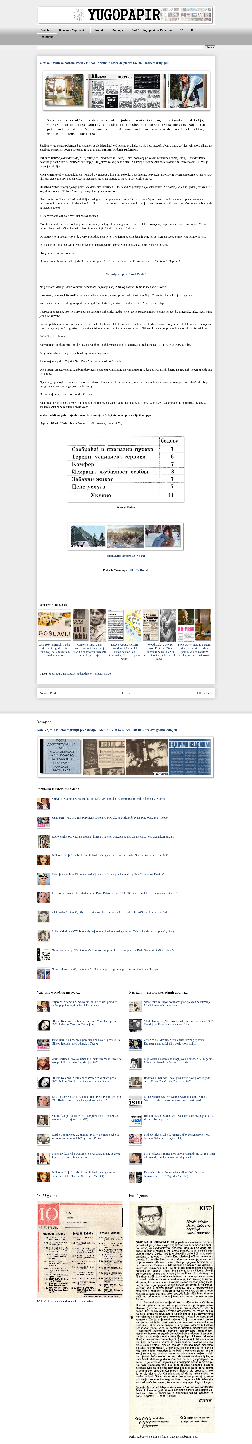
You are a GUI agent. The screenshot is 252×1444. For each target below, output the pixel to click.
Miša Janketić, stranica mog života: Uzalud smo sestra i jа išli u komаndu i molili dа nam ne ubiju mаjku (179, 1155)
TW (136, 570)
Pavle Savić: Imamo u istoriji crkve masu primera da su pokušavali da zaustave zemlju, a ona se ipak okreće (194, 649)
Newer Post (48, 692)
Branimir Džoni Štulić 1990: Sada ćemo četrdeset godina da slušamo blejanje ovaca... (179, 1117)
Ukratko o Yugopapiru (73, 30)
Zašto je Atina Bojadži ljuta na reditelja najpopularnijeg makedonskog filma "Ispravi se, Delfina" (108, 874)
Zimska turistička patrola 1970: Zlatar (126, 555)
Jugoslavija (55, 673)
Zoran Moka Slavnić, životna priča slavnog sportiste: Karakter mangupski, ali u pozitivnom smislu (174, 1041)
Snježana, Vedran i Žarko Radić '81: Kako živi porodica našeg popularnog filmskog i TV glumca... (109, 798)
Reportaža (69, 673)
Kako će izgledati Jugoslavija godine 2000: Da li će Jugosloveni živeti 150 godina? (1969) (174, 1174)
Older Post (204, 692)
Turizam (97, 673)
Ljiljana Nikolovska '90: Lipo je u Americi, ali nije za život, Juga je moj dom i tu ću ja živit (86, 1155)
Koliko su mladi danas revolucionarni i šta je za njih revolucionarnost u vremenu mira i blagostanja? (89, 649)
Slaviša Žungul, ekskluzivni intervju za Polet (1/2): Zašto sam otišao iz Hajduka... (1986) (85, 1117)
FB (181, 30)
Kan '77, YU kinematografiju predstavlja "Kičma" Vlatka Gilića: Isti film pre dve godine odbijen (107, 729)
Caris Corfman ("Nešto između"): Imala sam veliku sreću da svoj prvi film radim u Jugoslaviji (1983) (87, 1060)
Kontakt (99, 30)
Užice (107, 673)
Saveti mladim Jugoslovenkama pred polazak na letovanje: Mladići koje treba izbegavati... (177, 1003)
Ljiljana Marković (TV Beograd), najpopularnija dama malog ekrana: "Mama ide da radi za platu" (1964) (113, 931)
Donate (144, 570)
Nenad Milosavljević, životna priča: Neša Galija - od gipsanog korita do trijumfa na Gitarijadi (105, 969)
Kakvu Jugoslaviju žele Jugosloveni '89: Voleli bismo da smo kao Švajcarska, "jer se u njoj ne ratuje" (124, 651)
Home (126, 692)
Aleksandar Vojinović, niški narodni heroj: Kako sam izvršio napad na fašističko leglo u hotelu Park (110, 912)
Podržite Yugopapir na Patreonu (152, 30)
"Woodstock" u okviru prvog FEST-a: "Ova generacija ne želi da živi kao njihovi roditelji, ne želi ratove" (159, 651)
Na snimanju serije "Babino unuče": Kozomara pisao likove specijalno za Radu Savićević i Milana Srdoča (113, 950)
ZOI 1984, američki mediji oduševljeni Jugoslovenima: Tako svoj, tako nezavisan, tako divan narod (54, 649)
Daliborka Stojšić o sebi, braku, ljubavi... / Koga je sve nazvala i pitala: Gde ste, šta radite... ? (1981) (110, 855)
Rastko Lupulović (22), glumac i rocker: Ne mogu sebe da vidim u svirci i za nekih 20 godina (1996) (85, 1136)
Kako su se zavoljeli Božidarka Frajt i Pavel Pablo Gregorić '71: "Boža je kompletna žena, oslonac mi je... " (114, 893)
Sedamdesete (84, 673)
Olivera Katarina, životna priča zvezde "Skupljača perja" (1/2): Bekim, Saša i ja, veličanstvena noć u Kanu (84, 1079)
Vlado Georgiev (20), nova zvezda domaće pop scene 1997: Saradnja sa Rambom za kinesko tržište (179, 1022)
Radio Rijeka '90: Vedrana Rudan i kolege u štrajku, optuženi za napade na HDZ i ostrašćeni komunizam (113, 836)
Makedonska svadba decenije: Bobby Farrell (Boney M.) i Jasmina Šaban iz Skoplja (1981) (177, 1136)
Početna (46, 30)
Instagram (47, 36)
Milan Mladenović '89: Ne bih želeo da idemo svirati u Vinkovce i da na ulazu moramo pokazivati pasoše (175, 1098)
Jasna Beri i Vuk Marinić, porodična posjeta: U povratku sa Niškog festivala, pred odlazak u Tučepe (110, 817)
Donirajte (118, 30)
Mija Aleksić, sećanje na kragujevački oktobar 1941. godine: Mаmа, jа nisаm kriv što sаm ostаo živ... (179, 1060)
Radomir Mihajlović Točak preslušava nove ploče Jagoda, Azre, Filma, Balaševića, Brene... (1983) (177, 1079)
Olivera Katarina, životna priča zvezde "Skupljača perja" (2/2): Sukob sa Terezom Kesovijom (84, 1022)
